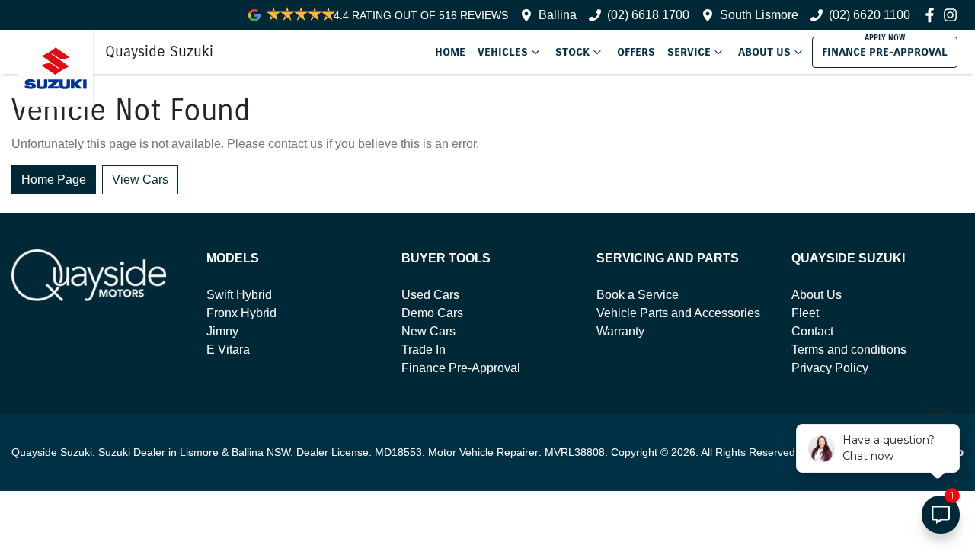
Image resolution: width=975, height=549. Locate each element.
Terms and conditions (848, 349)
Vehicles (503, 52)
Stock (572, 52)
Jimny (222, 331)
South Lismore (759, 14)
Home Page (53, 179)
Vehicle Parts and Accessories (678, 313)
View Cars (140, 179)
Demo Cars (432, 313)
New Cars (428, 331)
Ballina (558, 14)
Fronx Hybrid (241, 313)
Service (689, 52)
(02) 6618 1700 (648, 14)
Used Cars (430, 294)
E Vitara (228, 349)
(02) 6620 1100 (869, 14)
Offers (636, 52)
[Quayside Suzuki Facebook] (932, 15)
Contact (812, 331)
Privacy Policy (829, 367)
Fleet (805, 313)
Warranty (620, 331)
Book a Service (637, 294)
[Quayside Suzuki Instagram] (953, 15)
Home (450, 52)
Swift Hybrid (239, 294)
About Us (764, 52)
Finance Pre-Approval (885, 52)
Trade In (423, 349)
